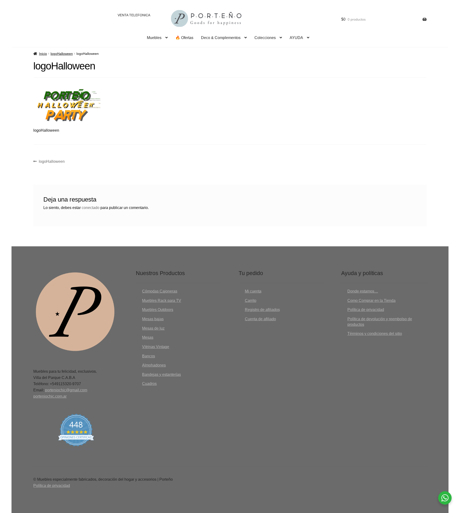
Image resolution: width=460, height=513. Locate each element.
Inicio (43, 54)
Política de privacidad (365, 310)
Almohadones (154, 365)
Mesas (147, 337)
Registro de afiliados (262, 310)
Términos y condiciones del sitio (374, 334)
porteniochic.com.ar (50, 396)
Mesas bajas (153, 319)
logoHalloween (62, 54)
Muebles (154, 38)
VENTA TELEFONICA (134, 15)
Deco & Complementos (221, 38)
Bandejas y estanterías (161, 374)
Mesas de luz (153, 328)
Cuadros (149, 384)
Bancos (148, 356)
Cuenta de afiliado (260, 319)
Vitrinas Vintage (155, 347)
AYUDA (296, 38)
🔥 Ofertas (184, 38)
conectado (90, 208)
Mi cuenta (253, 291)
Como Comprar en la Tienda (371, 301)
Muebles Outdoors (157, 310)
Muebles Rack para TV (161, 301)
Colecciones (265, 38)
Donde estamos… (362, 291)
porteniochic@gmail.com (66, 390)
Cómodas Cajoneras (159, 291)
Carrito (250, 301)
